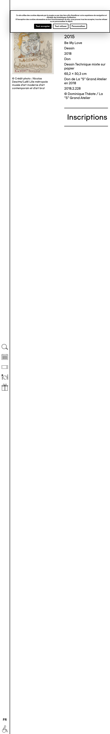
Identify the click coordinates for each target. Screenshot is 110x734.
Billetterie (5, 367)
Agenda (5, 357)
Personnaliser (78, 26)
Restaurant (5, 377)
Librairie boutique (5, 387)
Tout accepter (43, 26)
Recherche (5, 347)
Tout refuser (61, 26)
